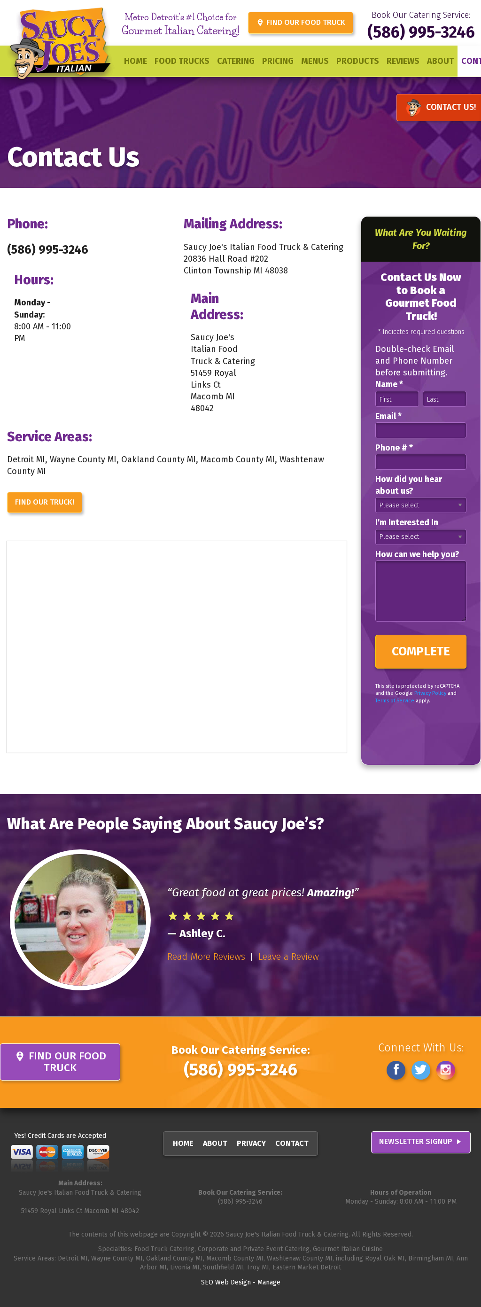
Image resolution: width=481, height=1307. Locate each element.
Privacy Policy (430, 693)
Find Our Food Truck (300, 22)
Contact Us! (451, 107)
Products (357, 61)
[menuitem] (135, 61)
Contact (292, 1143)
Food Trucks (182, 61)
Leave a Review (288, 956)
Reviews (403, 61)
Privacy (251, 1143)
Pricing (278, 61)
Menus (315, 61)
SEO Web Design (226, 1282)
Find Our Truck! (44, 502)
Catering (236, 61)
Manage (268, 1282)
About (440, 61)
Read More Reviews (206, 956)
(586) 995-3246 (421, 32)
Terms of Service (394, 701)
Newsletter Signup (421, 1141)
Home (135, 61)
